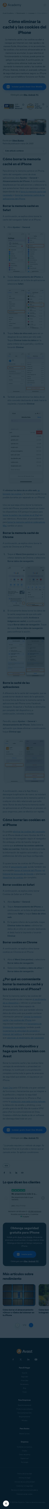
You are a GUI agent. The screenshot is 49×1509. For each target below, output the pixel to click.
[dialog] (24, 754)
